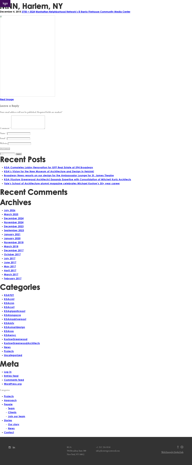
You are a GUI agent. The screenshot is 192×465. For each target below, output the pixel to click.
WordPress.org (13, 383)
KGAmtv (9, 323)
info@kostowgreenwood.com (108, 450)
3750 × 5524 (28, 11)
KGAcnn (9, 303)
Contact (185, 4)
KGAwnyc (10, 335)
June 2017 (10, 262)
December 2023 (14, 226)
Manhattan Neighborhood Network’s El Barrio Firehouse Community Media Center (83, 11)
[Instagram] (10, 447)
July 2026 (9, 210)
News (7, 347)
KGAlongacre (12, 315)
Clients (12, 412)
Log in (8, 371)
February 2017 (13, 278)
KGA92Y (9, 295)
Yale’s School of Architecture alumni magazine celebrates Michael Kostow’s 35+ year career (62, 183)
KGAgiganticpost (14, 311)
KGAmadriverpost (15, 319)
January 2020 (12, 238)
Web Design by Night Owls (172, 452)
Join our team (16, 416)
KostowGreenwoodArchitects (22, 343)
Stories (173, 4)
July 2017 (9, 258)
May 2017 (10, 266)
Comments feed (14, 379)
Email (3, 138)
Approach (150, 4)
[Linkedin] (14, 447)
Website (3, 143)
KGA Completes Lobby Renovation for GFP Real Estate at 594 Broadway (48, 167)
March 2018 (11, 246)
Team (11, 408)
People (162, 4)
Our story (13, 424)
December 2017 (14, 250)
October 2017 (12, 254)
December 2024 (14, 218)
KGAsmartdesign (14, 327)
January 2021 (12, 234)
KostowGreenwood (15, 339)
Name (3, 133)
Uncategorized (13, 355)
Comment (5, 128)
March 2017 (11, 274)
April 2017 (10, 270)
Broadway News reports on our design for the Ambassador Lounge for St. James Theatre (59, 175)
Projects (137, 4)
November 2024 (14, 222)
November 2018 (14, 242)
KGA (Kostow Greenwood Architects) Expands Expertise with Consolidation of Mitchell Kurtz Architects (67, 179)
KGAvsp (9, 331)
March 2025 (11, 214)
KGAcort (9, 307)
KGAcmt (9, 299)
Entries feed (11, 375)
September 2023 (14, 230)
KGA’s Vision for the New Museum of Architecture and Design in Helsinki (49, 171)
